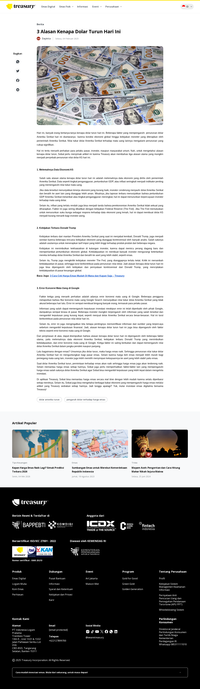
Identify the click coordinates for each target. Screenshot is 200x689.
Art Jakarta (92, 578)
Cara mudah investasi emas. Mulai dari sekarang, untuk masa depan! (52, 672)
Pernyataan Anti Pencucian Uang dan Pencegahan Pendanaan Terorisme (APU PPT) (172, 600)
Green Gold (128, 583)
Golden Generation (132, 589)
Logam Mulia (19, 583)
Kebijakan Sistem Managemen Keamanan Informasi (172, 587)
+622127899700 (57, 640)
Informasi (82, 6)
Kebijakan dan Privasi (60, 594)
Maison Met (92, 583)
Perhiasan (17, 594)
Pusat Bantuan (57, 578)
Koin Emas (18, 589)
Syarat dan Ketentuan (61, 589)
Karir (51, 600)
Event (95, 6)
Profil (162, 578)
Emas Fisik (65, 6)
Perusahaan (112, 6)
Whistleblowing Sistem (171, 609)
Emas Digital (48, 6)
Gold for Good (130, 578)
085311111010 (179, 644)
